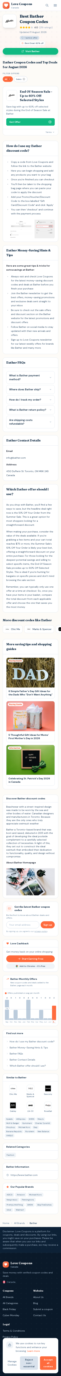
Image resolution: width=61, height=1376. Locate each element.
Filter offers (11, 73)
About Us (38, 1297)
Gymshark (27, 1123)
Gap (35, 1127)
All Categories (10, 1303)
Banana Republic (14, 1131)
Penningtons (28, 1199)
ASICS (9, 1194)
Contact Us (39, 1315)
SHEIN (31, 1119)
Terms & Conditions (14, 1330)
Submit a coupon (43, 1309)
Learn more (33, 1350)
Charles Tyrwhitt (42, 1123)
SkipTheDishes (44, 1204)
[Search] (47, 5)
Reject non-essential (29, 1363)
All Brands (19, 1223)
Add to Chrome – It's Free (32, 966)
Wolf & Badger (12, 1123)
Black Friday (9, 1309)
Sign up (47, 924)
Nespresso (12, 1199)
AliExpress (20, 1119)
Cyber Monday (11, 1315)
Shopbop (10, 1127)
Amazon (21, 1194)
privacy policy (40, 931)
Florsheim (29, 1131)
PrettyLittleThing (15, 1204)
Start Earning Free (32, 958)
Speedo (9, 1119)
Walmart (20, 1209)
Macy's (41, 1119)
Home (6, 1223)
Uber (9, 1209)
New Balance (43, 1131)
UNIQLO (9, 1135)
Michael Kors (24, 1127)
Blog (35, 1303)
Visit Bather (32, 51)
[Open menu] (55, 5)
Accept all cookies (48, 1363)
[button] (8, 79)
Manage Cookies (12, 1363)
